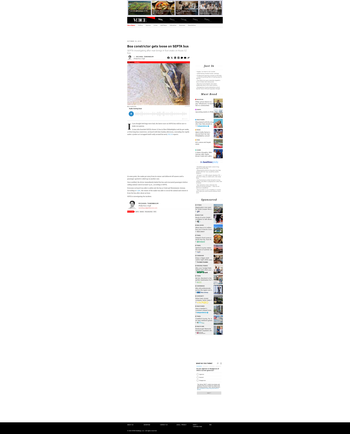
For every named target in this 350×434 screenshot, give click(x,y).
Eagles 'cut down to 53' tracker (206, 71)
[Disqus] (158, 262)
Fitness (199, 205)
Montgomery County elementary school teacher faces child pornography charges (208, 87)
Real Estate (200, 225)
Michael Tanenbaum (145, 57)
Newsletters (192, 25)
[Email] (185, 58)
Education (173, 25)
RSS (210, 425)
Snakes (137, 62)
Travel (199, 235)
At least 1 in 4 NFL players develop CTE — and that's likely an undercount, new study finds (209, 176)
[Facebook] (168, 58)
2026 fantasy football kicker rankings (208, 73)
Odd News (163, 25)
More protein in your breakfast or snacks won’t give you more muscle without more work (208, 191)
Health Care (200, 326)
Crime (155, 25)
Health (172, 19)
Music (199, 130)
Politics (140, 25)
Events (195, 19)
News (160, 19)
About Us (130, 425)
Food (198, 140)
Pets (155, 211)
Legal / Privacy (181, 425)
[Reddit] (178, 58)
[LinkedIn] (175, 58)
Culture (183, 19)
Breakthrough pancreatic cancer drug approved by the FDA (207, 167)
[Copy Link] (188, 58)
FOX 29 (170, 134)
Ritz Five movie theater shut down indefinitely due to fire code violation (206, 84)
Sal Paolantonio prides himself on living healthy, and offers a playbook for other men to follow (209, 181)
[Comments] (181, 58)
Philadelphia (148, 211)
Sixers (199, 150)
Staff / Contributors (197, 425)
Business (182, 25)
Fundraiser (200, 255)
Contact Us (164, 425)
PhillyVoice (139, 20)
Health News (201, 119)
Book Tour (200, 215)
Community (200, 296)
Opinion (148, 25)
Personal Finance (202, 265)
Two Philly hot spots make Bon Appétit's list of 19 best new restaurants (208, 81)
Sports (206, 19)
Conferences (201, 286)
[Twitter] (171, 58)
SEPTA (132, 62)
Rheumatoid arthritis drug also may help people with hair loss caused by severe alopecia (208, 171)
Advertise (147, 425)
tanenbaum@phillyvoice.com (148, 208)
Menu (130, 20)
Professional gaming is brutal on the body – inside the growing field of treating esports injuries (209, 77)
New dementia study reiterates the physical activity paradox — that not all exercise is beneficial (207, 186)
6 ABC (138, 190)
